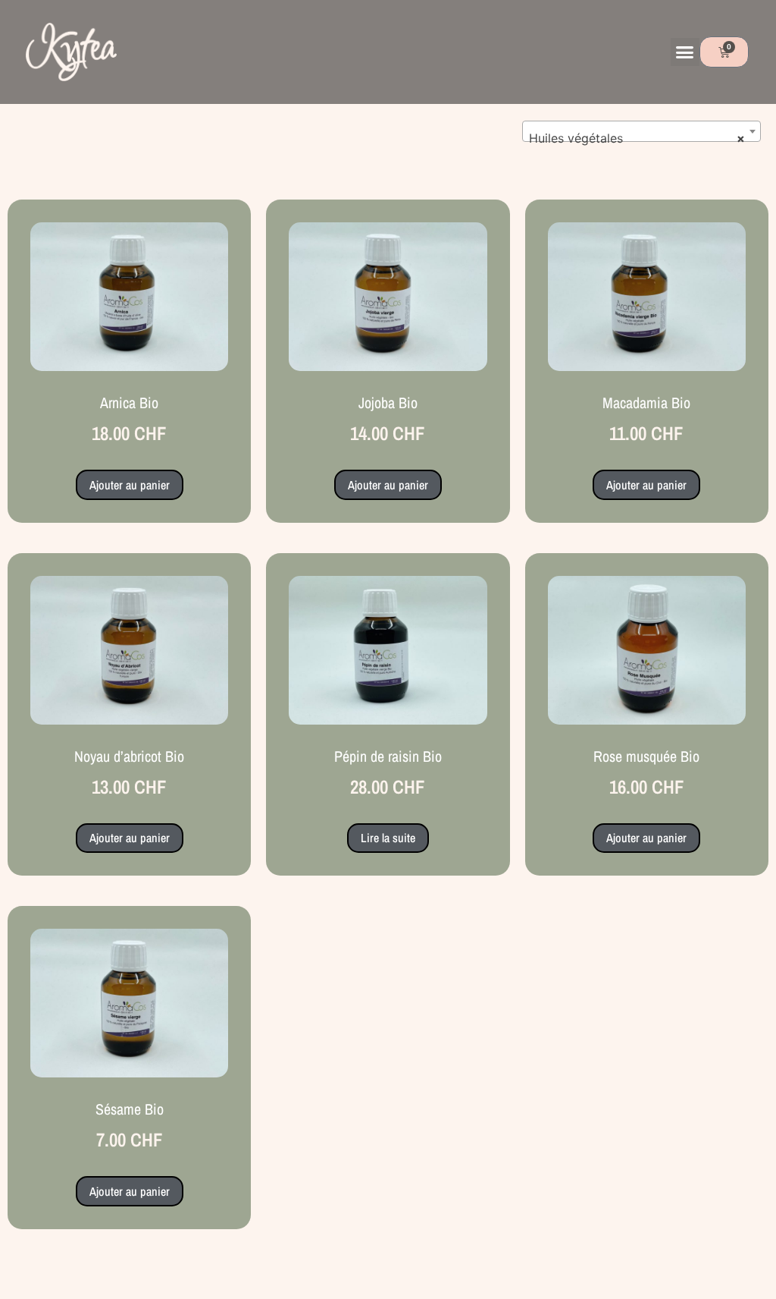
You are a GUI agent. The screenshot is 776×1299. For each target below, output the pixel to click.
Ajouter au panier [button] (129, 485)
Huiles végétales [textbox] (637, 138)
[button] (685, 52)
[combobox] (641, 131)
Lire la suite (388, 837)
